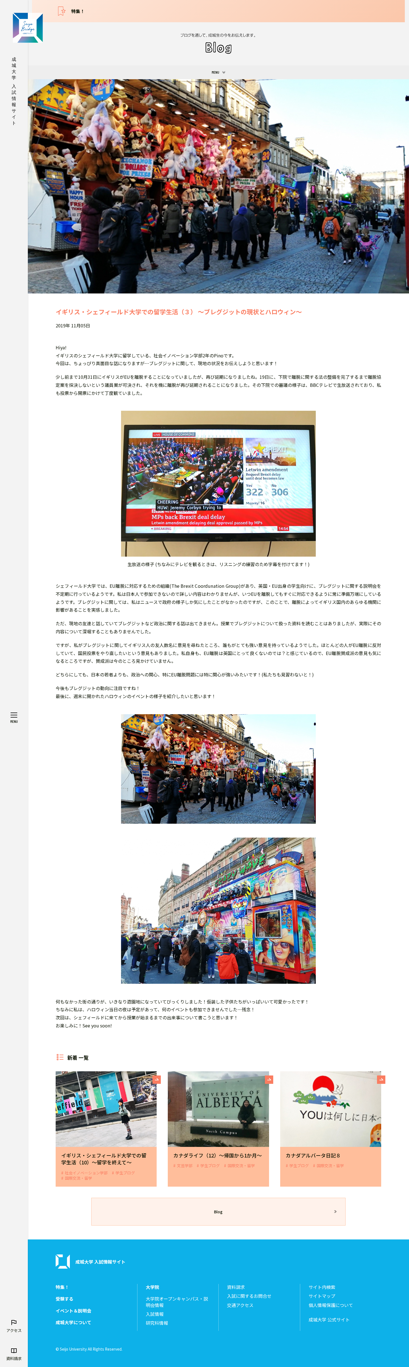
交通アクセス (240, 1305)
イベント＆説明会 (73, 1311)
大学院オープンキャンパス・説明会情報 (177, 1302)
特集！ (78, 11)
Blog (218, 1211)
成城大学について (73, 1322)
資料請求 (236, 1287)
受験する (64, 1299)
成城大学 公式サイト (329, 1319)
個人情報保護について (331, 1305)
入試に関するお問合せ (249, 1296)
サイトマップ (322, 1296)
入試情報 (155, 1314)
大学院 (152, 1287)
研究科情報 (157, 1323)
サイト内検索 (322, 1287)
